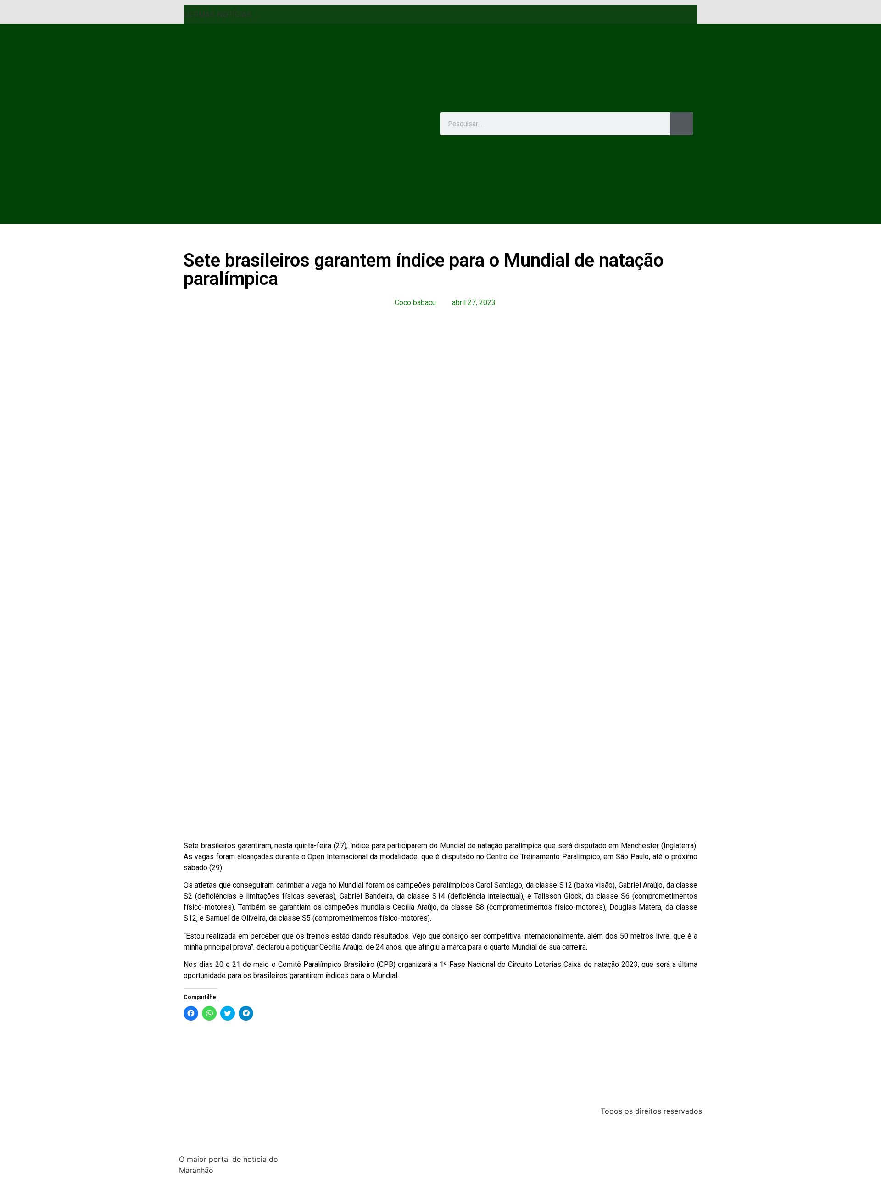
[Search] (681, 123)
